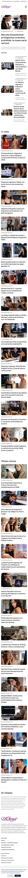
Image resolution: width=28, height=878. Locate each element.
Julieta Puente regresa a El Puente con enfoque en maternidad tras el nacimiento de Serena (13, 566)
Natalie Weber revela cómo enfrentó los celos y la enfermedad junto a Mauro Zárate (11, 699)
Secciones (4, 838)
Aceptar (17, 875)
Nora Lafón (20, 58)
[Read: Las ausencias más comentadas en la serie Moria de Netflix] (14, 330)
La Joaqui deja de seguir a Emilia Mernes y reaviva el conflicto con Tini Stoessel (13, 317)
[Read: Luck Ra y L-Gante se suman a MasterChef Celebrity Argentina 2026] (14, 224)
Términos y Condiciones (7, 860)
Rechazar (11, 875)
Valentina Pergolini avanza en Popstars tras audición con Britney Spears (12, 211)
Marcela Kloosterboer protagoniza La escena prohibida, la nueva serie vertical (14, 39)
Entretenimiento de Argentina (11, 17)
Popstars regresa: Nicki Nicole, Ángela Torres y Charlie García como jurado (13, 368)
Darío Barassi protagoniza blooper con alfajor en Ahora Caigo (12, 511)
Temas (3, 840)
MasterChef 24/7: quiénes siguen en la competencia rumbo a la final (11, 290)
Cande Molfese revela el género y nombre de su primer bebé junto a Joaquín (13, 448)
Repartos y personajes (7, 1)
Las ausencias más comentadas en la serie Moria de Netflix (14, 343)
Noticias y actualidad (9, 137)
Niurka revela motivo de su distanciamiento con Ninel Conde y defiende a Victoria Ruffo (20, 112)
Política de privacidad (15, 872)
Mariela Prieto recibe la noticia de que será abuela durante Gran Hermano (13, 671)
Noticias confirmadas (9, 219)
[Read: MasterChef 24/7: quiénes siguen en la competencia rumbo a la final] (14, 277)
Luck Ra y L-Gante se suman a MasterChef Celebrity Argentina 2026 (14, 237)
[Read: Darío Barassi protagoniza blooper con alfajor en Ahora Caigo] (14, 498)
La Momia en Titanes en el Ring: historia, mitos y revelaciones (13, 646)
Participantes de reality (7, 845)
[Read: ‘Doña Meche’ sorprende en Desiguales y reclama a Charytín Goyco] (14, 766)
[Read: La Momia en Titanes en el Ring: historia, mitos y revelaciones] (14, 633)
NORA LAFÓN (20, 31)
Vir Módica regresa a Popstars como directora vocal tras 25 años (20, 88)
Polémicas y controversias (10, 708)
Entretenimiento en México (10, 403)
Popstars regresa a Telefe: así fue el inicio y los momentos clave (12, 184)
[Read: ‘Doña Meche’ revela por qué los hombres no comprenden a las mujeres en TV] (14, 739)
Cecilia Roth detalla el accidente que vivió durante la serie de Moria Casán (14, 395)
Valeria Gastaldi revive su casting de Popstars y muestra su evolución (13, 593)
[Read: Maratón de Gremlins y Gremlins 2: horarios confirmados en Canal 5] (14, 408)
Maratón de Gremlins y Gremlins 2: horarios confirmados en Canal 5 (13, 421)
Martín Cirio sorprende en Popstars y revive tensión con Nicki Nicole (21, 65)
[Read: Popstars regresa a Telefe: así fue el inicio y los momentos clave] (14, 170)
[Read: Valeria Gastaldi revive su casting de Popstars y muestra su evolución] (14, 580)
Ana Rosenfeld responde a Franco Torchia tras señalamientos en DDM (11, 485)
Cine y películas (16, 1)
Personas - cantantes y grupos (9, 842)
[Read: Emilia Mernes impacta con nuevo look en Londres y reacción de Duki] (14, 606)
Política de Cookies (6, 862)
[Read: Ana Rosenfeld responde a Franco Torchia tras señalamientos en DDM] (14, 471)
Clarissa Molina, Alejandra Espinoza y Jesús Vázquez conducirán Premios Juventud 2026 (13, 156)
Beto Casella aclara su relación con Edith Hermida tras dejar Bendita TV (13, 264)
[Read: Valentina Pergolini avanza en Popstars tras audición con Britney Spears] (14, 197)
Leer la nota (4, 52)
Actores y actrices (6, 847)
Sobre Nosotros (23, 1)
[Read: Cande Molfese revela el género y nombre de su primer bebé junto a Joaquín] (14, 434)
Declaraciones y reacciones (7, 112)
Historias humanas (8, 679)
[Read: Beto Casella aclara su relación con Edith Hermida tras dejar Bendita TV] (14, 250)
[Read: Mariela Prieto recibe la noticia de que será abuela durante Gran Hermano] (14, 657)
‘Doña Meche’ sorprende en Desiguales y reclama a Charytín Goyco (14, 780)
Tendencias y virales (9, 166)
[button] (26, 7)
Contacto (3, 855)
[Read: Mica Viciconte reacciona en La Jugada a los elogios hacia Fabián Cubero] (14, 524)
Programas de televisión (7, 849)
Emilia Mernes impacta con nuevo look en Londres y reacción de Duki (11, 620)
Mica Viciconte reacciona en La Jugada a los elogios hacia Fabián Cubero (13, 538)
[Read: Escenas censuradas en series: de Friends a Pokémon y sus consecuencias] (14, 713)
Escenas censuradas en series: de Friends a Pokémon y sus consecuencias (13, 726)
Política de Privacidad (7, 858)
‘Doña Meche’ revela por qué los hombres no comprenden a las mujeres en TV (13, 753)
